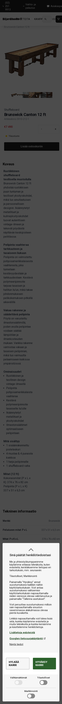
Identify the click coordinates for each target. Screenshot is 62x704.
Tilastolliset (43, 677)
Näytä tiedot (16, 644)
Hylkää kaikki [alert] (14, 664)
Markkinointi (31, 691)
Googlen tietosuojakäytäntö (26, 638)
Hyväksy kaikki (41, 664)
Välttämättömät (18, 677)
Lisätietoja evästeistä (22, 632)
